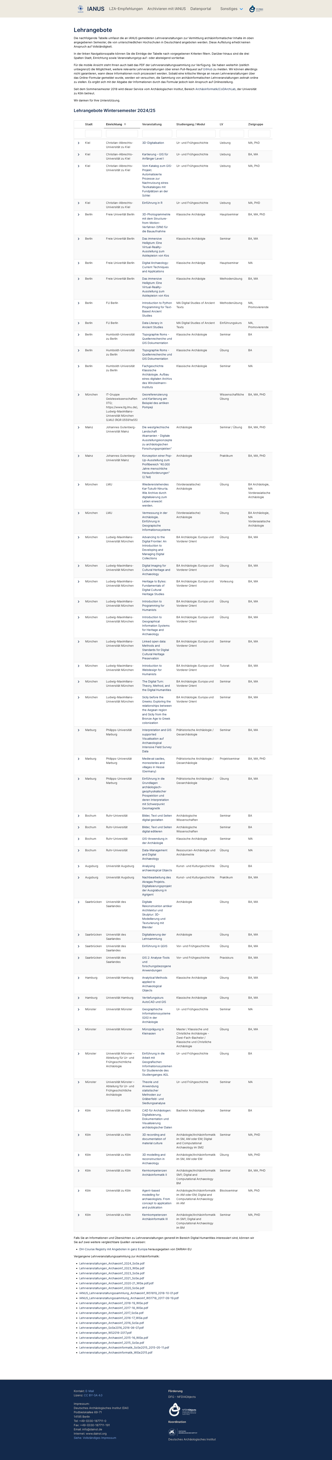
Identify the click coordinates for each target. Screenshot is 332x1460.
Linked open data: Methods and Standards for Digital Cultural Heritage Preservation (155, 650)
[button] (78, 143)
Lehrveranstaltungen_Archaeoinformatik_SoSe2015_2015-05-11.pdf (124, 1347)
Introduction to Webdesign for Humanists (152, 670)
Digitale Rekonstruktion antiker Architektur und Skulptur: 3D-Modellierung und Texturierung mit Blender (157, 914)
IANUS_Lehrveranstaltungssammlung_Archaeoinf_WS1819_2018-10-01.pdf (128, 1293)
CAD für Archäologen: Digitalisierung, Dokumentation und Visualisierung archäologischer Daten (157, 1119)
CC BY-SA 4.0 (93, 1395)
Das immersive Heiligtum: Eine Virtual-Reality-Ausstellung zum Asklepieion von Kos (155, 247)
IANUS (95, 8)
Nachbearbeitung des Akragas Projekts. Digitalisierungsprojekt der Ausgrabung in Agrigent (157, 886)
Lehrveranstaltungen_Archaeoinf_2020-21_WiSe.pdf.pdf (116, 1283)
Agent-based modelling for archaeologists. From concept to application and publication (157, 1199)
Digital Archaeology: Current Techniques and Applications (155, 267)
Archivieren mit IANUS (166, 8)
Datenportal (200, 8)
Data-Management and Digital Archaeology (154, 854)
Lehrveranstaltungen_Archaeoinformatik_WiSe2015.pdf (115, 1352)
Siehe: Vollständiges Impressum (95, 1438)
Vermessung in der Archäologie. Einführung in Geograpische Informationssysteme (156, 521)
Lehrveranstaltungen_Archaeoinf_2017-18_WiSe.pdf (113, 1308)
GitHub (207, 69)
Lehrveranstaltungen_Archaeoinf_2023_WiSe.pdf (111, 1268)
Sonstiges (228, 8)
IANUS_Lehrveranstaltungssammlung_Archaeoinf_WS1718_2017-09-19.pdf (129, 1298)
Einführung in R (152, 203)
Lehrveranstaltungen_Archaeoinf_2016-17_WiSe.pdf (113, 1318)
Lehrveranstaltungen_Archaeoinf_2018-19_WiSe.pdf (113, 1303)
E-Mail (89, 1391)
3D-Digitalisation (153, 143)
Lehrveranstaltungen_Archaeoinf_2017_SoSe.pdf (111, 1313)
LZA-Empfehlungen (126, 8)
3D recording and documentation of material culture (154, 1139)
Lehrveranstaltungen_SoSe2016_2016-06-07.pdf (111, 1328)
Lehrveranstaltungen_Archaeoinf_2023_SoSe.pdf (111, 1273)
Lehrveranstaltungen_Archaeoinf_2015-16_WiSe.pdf (113, 1338)
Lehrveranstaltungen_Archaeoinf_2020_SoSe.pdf (111, 1288)
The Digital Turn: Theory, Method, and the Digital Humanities (156, 686)
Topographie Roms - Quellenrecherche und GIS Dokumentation (157, 339)
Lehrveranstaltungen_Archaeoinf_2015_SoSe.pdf (111, 1343)
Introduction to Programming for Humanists (153, 606)
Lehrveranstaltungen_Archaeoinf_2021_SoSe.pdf (111, 1278)
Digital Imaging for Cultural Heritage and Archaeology (156, 570)
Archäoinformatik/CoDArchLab (215, 89)
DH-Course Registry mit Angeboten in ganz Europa (113, 1249)
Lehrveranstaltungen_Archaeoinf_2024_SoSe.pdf (111, 1263)
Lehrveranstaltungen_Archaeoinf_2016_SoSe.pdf (111, 1323)
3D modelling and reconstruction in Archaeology (153, 1159)
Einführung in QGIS (154, 946)
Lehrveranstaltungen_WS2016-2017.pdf (105, 1333)
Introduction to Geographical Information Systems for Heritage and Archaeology (156, 625)
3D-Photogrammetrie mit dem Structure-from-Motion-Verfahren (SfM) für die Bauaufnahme (156, 223)
